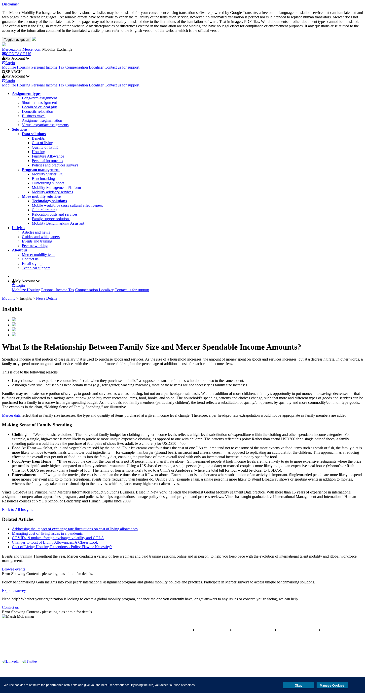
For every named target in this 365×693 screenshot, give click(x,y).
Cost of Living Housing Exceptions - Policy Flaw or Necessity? (62, 547)
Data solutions (34, 134)
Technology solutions (49, 201)
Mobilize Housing (16, 67)
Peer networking (35, 246)
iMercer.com (31, 49)
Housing (38, 152)
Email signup (32, 263)
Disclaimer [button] (10, 4)
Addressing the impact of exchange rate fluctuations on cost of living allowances (75, 529)
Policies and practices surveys (55, 165)
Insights (18, 228)
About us (19, 250)
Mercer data (11, 415)
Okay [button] (298, 685)
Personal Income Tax (47, 67)
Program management (41, 169)
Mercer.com (11, 49)
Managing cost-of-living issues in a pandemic (47, 533)
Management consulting (342, 630)
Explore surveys (14, 590)
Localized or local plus (39, 107)
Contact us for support (122, 67)
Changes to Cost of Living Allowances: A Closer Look (55, 542)
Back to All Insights (17, 509)
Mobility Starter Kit (47, 174)
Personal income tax (47, 161)
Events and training (37, 241)
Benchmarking (43, 178)
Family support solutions (51, 219)
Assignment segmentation (42, 120)
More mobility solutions (41, 196)
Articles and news (36, 232)
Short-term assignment (39, 102)
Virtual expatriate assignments (45, 125)
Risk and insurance (212, 630)
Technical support (36, 268)
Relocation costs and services (54, 214)
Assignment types (26, 93)
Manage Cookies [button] (332, 685)
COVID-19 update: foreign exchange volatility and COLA (58, 538)
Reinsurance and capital (252, 630)
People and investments (297, 630)
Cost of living (42, 143)
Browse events (13, 569)
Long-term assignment (39, 98)
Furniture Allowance (48, 156)
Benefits (38, 138)
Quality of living (45, 147)
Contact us (30, 259)
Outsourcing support (48, 183)
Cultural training (44, 210)
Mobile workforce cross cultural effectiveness (67, 205)
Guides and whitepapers (41, 237)
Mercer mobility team (38, 254)
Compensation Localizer (84, 67)
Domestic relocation (37, 111)
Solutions (19, 129)
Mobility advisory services (52, 192)
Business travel (33, 116)
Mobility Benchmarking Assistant (58, 223)
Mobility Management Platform (56, 187)
